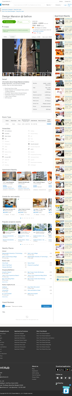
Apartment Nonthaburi (19, 337)
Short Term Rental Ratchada (43, 342)
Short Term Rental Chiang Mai (44, 344)
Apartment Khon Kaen (19, 344)
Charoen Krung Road (33, 264)
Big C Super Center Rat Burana (36, 271)
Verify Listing (35, 372)
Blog (33, 368)
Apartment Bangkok (19, 333)
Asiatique (4, 286)
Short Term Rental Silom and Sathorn (45, 337)
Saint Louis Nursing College (9, 256)
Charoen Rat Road (7, 266)
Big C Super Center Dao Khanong (36, 278)
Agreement (35, 370)
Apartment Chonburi (19, 348)
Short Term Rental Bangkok (43, 333)
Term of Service (36, 374)
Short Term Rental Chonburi (43, 346)
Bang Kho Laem (17, 9)
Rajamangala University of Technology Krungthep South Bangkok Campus (13, 253)
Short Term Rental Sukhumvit (43, 335)
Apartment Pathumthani (20, 342)
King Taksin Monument (34, 286)
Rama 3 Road (31, 262)
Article (61, 1)
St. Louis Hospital (6, 293)
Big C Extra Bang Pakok (8, 278)
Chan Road (5, 262)
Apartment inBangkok (7, 9)
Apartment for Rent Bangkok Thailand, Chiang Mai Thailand (6, 4)
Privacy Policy (35, 376)
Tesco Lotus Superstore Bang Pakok (37, 275)
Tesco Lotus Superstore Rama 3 (10, 275)
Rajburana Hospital (33, 293)
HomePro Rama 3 (6, 271)
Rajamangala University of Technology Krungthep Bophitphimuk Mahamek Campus (38, 256)
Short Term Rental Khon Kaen (44, 348)
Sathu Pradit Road (7, 264)
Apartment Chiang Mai (19, 335)
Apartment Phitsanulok (19, 346)
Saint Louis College (33, 253)
